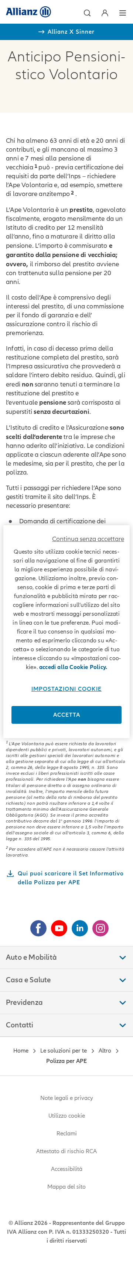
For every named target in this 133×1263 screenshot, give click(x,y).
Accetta (66, 715)
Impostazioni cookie (66, 689)
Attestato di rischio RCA (66, 1151)
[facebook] (35, 925)
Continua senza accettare (88, 539)
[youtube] (56, 925)
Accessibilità (66, 1169)
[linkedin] (77, 925)
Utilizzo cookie (66, 1116)
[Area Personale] (104, 13)
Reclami (67, 1133)
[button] (87, 13)
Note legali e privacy (66, 1098)
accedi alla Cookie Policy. (73, 667)
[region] (66, 631)
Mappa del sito (66, 1187)
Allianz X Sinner (71, 32)
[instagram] (97, 925)
